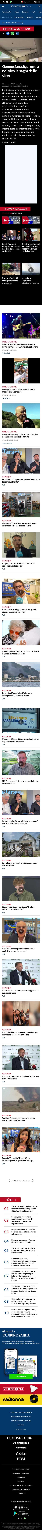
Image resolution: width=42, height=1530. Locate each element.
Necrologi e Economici (21, 1473)
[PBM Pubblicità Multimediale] (21, 1459)
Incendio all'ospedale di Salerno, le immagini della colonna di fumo (17, 694)
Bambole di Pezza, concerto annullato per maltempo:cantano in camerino (20, 1033)
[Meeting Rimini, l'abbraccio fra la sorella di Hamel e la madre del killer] (21, 632)
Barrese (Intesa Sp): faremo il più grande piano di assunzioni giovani (19, 610)
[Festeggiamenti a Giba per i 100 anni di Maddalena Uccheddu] (21, 370)
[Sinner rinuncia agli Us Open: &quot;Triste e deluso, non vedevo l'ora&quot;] (21, 888)
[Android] (21, 1513)
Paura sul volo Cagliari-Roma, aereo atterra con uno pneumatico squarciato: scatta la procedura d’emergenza (24, 1312)
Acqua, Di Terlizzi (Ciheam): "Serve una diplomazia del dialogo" (18, 564)
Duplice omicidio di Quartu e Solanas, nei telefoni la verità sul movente (23, 1231)
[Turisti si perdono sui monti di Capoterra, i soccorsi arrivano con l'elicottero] (31, 235)
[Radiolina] (21, 1399)
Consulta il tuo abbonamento (21, 1412)
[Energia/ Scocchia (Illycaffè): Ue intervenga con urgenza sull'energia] (21, 1139)
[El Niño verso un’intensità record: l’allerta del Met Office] (21, 762)
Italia (33, 12)
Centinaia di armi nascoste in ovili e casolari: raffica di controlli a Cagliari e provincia (23, 1301)
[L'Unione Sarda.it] (21, 6)
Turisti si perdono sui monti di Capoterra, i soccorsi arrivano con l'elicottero (31, 247)
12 (24, 1181)
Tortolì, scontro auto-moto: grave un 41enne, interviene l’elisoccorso (23, 1250)
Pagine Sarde (21, 1429)
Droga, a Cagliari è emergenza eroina (10, 279)
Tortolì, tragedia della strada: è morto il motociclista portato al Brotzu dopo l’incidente (24, 1208)
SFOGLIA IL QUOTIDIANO (12, 23)
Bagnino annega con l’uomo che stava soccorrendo (23, 1241)
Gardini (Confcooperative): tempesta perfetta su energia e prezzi (18, 949)
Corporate (21, 1493)
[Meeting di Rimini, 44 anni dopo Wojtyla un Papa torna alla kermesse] (21, 720)
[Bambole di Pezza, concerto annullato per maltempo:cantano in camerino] (21, 1013)
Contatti (21, 1481)
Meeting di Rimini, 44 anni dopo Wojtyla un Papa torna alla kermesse (20, 740)
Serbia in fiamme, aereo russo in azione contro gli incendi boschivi (18, 1119)
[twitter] (4, 2)
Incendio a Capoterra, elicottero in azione (30, 280)
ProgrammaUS (6, 12)
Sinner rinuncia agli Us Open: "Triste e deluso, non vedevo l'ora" (18, 908)
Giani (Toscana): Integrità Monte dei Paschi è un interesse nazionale (11, 247)
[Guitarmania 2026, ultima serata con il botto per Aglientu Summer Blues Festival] (21, 326)
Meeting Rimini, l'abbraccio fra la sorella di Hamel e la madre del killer (20, 652)
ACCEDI (37, 2)
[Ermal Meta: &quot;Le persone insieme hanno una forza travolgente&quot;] (21, 461)
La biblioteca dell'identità (21, 1421)
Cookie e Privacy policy (21, 1469)
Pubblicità (21, 1477)
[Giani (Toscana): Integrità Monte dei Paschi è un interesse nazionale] (11, 235)
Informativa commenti (21, 1489)
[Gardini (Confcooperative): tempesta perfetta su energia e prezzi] (21, 930)
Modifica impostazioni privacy (21, 1485)
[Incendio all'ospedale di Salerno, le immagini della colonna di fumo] (21, 674)
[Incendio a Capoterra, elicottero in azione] (31, 269)
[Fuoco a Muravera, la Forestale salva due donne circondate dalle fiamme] (21, 416)
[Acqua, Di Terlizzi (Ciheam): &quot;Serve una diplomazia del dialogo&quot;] (21, 545)
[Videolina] (21, 1389)
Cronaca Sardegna (17, 29)
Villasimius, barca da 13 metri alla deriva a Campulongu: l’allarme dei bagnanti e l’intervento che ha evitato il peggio (23, 1276)
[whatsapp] (10, 2)
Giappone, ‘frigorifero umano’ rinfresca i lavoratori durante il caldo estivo (19, 524)
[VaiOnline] (21, 1454)
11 (22, 1181)
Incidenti (30, 17)
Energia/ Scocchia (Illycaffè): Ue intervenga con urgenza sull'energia (17, 1159)
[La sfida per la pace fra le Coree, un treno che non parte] (21, 844)
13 (26, 1181)
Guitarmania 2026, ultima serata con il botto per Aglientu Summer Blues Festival (20, 345)
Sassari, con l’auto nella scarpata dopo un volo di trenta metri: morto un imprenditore (21, 1220)
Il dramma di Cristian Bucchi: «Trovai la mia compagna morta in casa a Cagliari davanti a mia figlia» (24, 1289)
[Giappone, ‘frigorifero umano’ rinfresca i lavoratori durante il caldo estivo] (21, 505)
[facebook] (7, 2)
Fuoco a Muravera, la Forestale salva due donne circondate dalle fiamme (20, 435)
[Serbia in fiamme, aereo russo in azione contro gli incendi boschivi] (21, 1099)
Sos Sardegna (18, 17)
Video (17, 12)
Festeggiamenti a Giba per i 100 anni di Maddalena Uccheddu (18, 390)
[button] (3, 33)
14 (29, 1181)
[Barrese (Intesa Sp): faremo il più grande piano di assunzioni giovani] (21, 591)
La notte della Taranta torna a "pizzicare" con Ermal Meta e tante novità (20, 822)
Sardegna (25, 12)
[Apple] (21, 1507)
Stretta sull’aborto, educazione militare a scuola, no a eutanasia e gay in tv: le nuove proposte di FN (23, 1262)
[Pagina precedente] (33, 1180)
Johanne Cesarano (9, 142)
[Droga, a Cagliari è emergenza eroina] (11, 269)
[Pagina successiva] (9, 1180)
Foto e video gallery (16, 209)
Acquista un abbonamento (21, 1417)
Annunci (21, 1425)
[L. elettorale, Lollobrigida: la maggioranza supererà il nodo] (21, 972)
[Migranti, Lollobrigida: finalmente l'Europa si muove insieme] (21, 1057)
